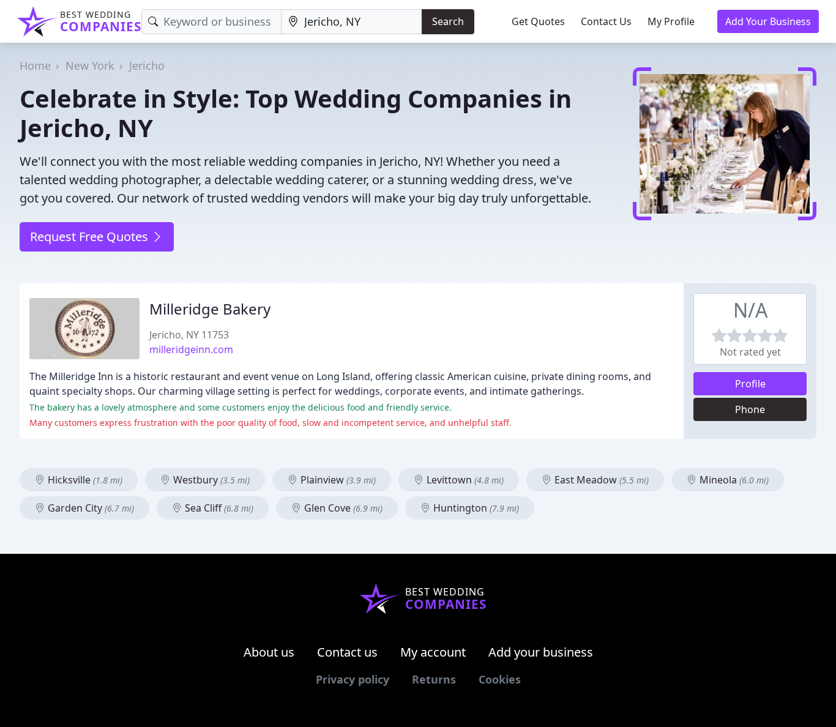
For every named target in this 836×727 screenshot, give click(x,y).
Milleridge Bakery (210, 309)
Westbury (210, 480)
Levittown (464, 480)
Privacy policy (352, 679)
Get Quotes (538, 21)
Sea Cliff (217, 508)
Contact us (347, 652)
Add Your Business (768, 21)
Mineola (733, 480)
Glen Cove (342, 508)
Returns (434, 679)
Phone (750, 409)
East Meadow (600, 480)
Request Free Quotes (90, 236)
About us (269, 652)
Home (35, 65)
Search (448, 21)
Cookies (500, 679)
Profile (750, 383)
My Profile (671, 21)
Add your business (540, 652)
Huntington (475, 508)
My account (433, 652)
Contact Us (606, 21)
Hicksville (83, 480)
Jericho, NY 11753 (189, 334)
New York (89, 65)
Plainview (337, 480)
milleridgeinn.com (191, 349)
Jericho (147, 65)
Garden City (89, 508)
